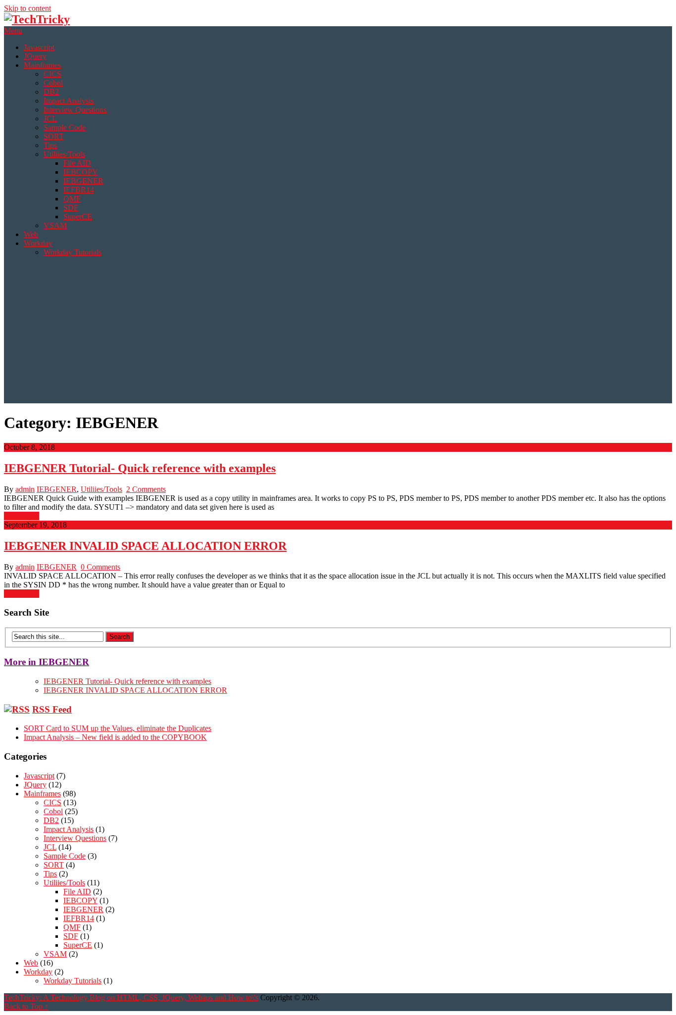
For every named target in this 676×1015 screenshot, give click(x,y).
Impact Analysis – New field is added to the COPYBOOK (115, 737)
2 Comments (146, 489)
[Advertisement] (338, 334)
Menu (13, 30)
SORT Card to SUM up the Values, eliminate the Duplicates (117, 728)
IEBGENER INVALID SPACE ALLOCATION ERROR (145, 545)
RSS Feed (52, 709)
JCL (50, 118)
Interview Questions (75, 109)
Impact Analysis (69, 101)
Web (31, 234)
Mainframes (42, 65)
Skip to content (27, 8)
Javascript (39, 47)
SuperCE (77, 216)
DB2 (51, 92)
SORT (54, 136)
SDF (70, 207)
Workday (38, 243)
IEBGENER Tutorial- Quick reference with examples (140, 468)
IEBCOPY (80, 172)
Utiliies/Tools (64, 154)
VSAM (55, 225)
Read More (21, 516)
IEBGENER (83, 181)
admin (25, 489)
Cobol (53, 83)
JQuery (35, 56)
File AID (77, 163)
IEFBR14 (78, 190)
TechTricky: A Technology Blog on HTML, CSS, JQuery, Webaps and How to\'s (131, 997)
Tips (50, 145)
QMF (72, 198)
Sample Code (65, 127)
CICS (52, 74)
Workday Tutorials (72, 252)
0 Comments (100, 567)
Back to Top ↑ (26, 1006)
